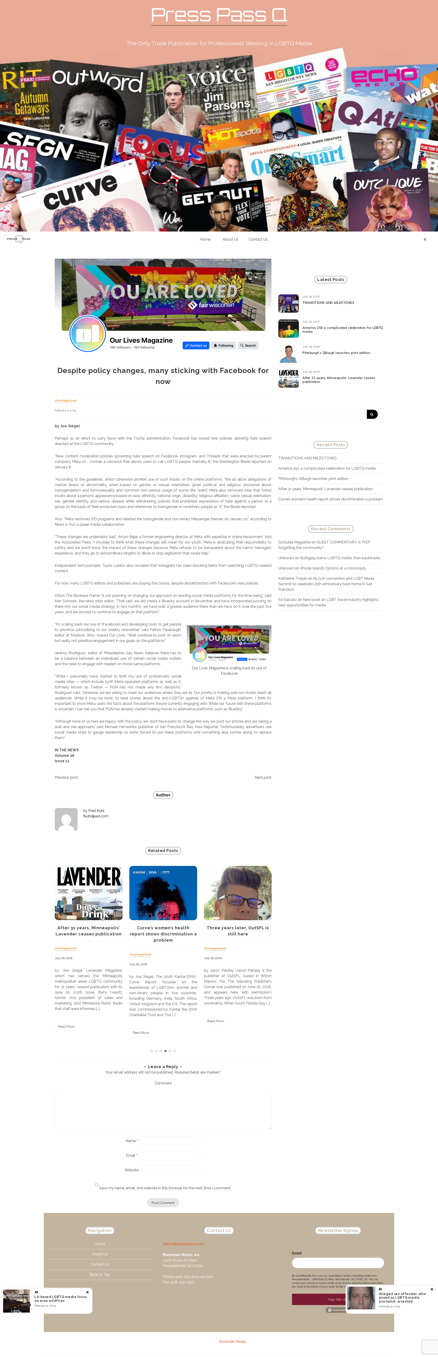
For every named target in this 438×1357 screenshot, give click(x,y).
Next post (263, 777)
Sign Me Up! (338, 1299)
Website (132, 1170)
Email (131, 1155)
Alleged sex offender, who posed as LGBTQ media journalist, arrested (402, 1297)
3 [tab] (161, 1051)
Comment (163, 1083)
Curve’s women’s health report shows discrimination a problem (88, 933)
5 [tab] (170, 1051)
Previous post (66, 777)
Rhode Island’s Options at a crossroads (333, 568)
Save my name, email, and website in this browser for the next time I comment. (165, 1188)
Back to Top (100, 1274)
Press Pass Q (219, 14)
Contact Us (258, 239)
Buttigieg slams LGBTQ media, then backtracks (340, 558)
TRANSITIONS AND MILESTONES (328, 303)
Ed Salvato (287, 599)
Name (131, 1141)
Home (205, 239)
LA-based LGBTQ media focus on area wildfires (60, 1299)
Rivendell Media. (232, 1341)
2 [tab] (156, 1051)
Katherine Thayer (292, 578)
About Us (230, 239)
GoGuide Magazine (294, 542)
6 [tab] (174, 1051)
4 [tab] (165, 1051)
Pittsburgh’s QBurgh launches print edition (336, 353)
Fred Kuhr (96, 811)
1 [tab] (152, 1051)
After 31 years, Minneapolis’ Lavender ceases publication (338, 380)
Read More (66, 1033)
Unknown (286, 558)
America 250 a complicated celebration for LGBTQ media (342, 330)
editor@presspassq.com (183, 1244)
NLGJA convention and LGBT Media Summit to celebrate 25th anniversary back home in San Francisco (326, 584)
